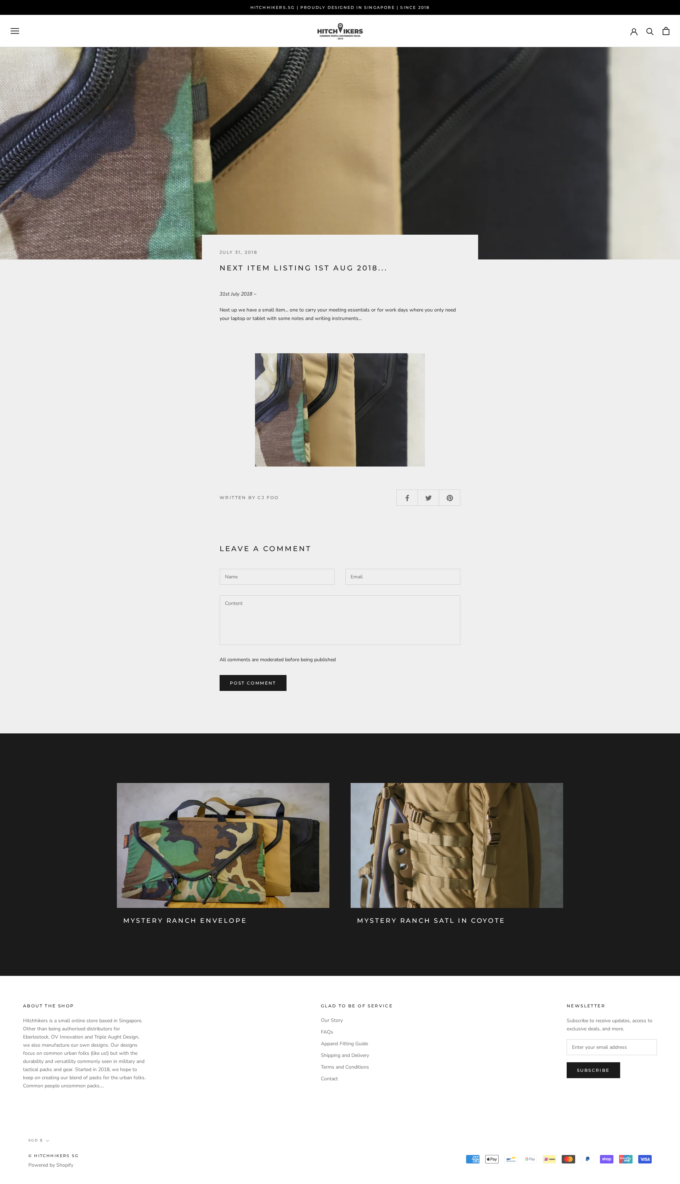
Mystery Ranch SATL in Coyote (431, 921)
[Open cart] (666, 31)
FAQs (327, 1032)
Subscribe (593, 1070)
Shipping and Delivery (345, 1055)
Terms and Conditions (345, 1067)
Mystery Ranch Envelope (185, 921)
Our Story (332, 1020)
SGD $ (35, 1140)
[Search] (650, 31)
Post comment (253, 683)
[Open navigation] (15, 31)
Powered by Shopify (50, 1165)
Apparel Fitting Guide (344, 1043)
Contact (329, 1078)
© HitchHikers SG (53, 1155)
